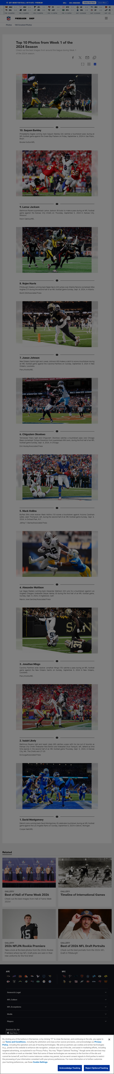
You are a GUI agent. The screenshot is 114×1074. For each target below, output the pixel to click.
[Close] (109, 1039)
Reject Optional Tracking (97, 1068)
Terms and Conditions (15, 1042)
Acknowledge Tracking (69, 1068)
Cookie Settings (40, 1062)
